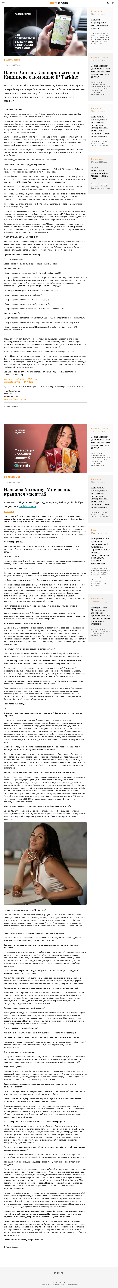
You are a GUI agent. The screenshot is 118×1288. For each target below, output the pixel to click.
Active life (97, 108)
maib (95, 530)
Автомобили (13, 60)
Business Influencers (101, 57)
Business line (98, 11)
